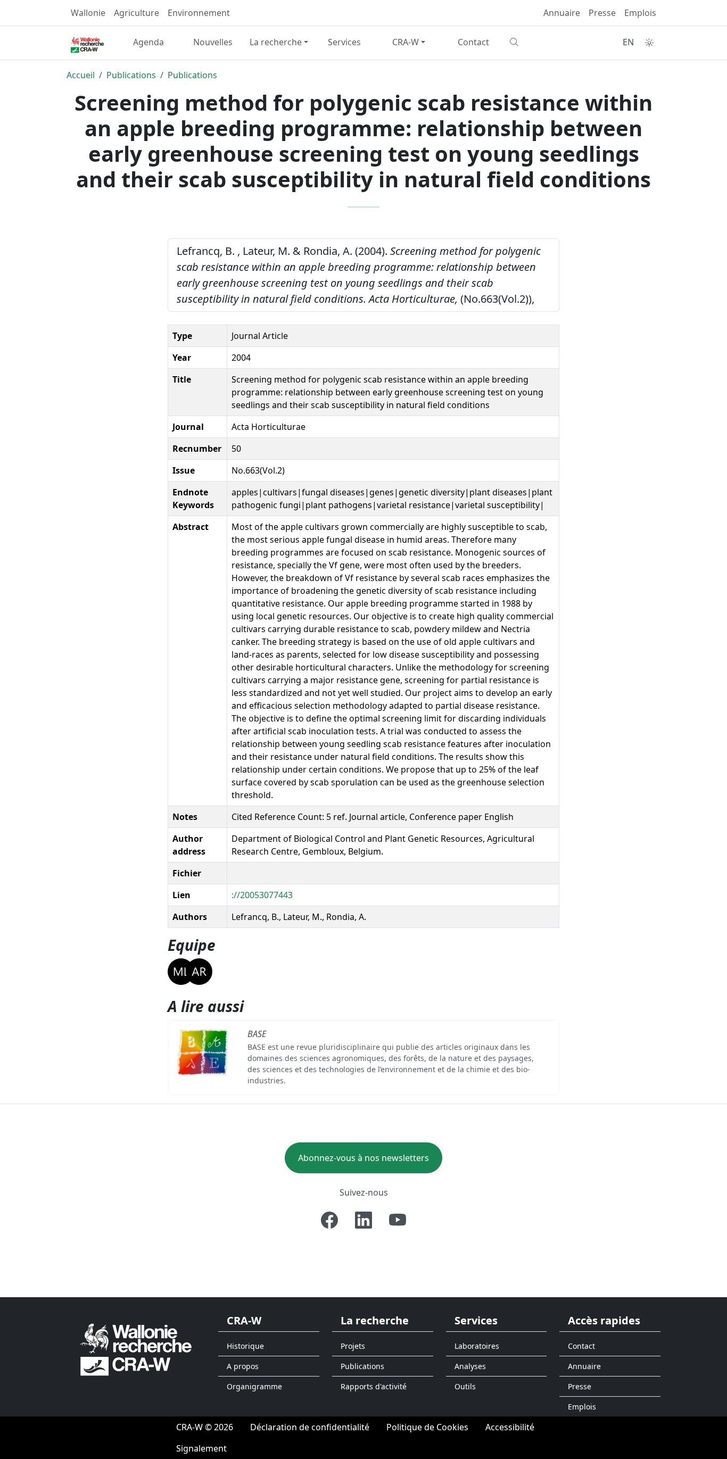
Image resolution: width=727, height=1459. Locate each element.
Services (344, 42)
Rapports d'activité (374, 1386)
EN (628, 42)
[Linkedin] (363, 1220)
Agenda (148, 42)
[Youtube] (397, 1220)
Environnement (199, 13)
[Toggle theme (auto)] (649, 42)
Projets (353, 1346)
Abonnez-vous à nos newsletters (363, 1158)
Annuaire (561, 13)
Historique (245, 1346)
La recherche (276, 42)
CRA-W (405, 42)
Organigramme (254, 1386)
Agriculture (136, 13)
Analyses (470, 1366)
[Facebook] (329, 1220)
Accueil (81, 75)
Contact (473, 42)
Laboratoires (477, 1346)
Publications (131, 75)
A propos (243, 1366)
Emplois (640, 13)
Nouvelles (213, 42)
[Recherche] (538, 42)
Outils (465, 1386)
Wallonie (88, 13)
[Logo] (136, 1349)
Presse (602, 13)
